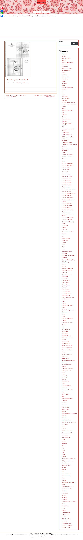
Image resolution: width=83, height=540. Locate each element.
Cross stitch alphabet (15, 16)
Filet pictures (65, 289)
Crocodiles (65, 225)
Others (64, 428)
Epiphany (64, 257)
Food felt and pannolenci (69, 310)
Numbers (64, 418)
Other (63, 426)
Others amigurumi (67, 430)
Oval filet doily (66, 437)
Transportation (66, 512)
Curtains (64, 227)
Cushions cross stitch (67, 232)
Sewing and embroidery (68, 482)
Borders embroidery (67, 110)
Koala (63, 372)
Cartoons (64, 121)
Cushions (64, 229)
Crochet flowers (51, 16)
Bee (63, 92)
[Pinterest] (1, 8)
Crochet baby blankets (68, 165)
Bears (63, 85)
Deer (63, 236)
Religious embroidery (68, 461)
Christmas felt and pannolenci (67, 149)
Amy (28, 83)
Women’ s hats (66, 527)
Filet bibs (64, 272)
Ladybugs (64, 375)
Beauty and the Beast (67, 87)
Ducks (63, 247)
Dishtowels (65, 240)
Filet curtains (65, 282)
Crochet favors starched (68, 189)
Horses (64, 352)
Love (63, 383)
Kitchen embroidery (67, 368)
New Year (64, 415)
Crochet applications (67, 163)
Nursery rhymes (66, 420)
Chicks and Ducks (67, 134)
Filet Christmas (66, 280)
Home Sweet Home (67, 350)
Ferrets (64, 266)
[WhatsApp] (1, 13)
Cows (63, 161)
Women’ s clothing (67, 525)
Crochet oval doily (67, 203)
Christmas (64, 147)
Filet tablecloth (66, 295)
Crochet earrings (66, 184)
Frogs (63, 316)
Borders (64, 108)
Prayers (64, 454)
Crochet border (66, 174)
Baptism (64, 81)
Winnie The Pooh (66, 523)
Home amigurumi (67, 347)
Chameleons (65, 132)
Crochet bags (65, 167)
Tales (63, 504)
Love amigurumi (66, 385)
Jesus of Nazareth (66, 364)
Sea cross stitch (66, 473)
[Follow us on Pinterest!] (37, 12)
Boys (63, 112)
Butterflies (64, 114)
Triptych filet (65, 514)
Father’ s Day (65, 262)
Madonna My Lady (67, 390)
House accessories (67, 354)
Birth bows (65, 96)
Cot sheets (65, 159)
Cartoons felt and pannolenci (66, 124)
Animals (64, 60)
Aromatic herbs (66, 70)
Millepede (64, 400)
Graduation (65, 331)
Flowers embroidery (67, 305)
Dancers (64, 234)
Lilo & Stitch (65, 381)
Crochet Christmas (67, 176)
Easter (63, 249)
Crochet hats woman (67, 197)
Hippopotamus (66, 343)
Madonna (64, 387)
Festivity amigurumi (67, 268)
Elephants (64, 253)
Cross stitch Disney (28, 16)
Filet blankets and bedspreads (66, 275)
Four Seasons (65, 312)
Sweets (64, 495)
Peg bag (64, 441)
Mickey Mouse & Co (67, 398)
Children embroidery (67, 137)
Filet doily (64, 287)
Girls (63, 327)
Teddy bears (65, 506)
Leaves (64, 379)
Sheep (63, 484)
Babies (63, 72)
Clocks (63, 152)
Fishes (63, 301)
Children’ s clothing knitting (69, 144)
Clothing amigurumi (67, 154)
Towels (64, 510)
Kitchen (64, 366)
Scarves (64, 469)
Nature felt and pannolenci (69, 413)
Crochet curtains (66, 178)
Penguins (64, 443)
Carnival (64, 117)
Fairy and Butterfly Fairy (68, 259)
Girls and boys (66, 329)
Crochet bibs (65, 172)
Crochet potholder (67, 207)
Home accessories (67, 345)
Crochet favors (66, 187)
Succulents (65, 493)
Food (63, 307)
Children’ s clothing (67, 142)
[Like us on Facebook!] (46, 12)
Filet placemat (66, 291)
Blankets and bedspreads (68, 102)
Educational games (67, 251)
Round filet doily (66, 465)
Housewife (65, 356)
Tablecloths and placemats (69, 501)
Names (64, 411)
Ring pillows (65, 463)
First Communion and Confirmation (68, 298)
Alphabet (64, 54)
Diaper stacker (66, 238)
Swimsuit (64, 497)
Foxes (63, 314)
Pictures (64, 446)
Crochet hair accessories (68, 193)
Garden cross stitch (67, 322)
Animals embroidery (67, 62)
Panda (63, 439)
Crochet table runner (67, 217)
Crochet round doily (40, 16)
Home (6, 16)
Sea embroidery (66, 476)
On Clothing (65, 424)
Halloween (65, 333)
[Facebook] (1, 10)
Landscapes (65, 377)
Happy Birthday (66, 335)
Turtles (64, 516)
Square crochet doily (67, 486)
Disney (64, 242)
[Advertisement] (41, 27)
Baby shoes (65, 79)
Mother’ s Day (66, 407)
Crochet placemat (67, 205)
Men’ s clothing (66, 394)
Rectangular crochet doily (69, 458)
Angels (64, 56)
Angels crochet (66, 58)
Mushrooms (65, 409)
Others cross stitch (67, 433)
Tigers (63, 508)
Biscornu (64, 100)
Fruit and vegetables (67, 318)
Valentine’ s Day (66, 519)
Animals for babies (67, 68)
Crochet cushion (66, 180)
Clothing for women (67, 157)
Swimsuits (65, 499)
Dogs (63, 244)
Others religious (66, 435)
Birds (63, 94)
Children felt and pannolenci (66, 139)
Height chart (65, 341)
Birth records (65, 98)
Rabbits (64, 456)
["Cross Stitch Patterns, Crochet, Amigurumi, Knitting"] (41, 2)
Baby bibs (64, 74)
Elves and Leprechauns (68, 255)
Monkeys (64, 403)
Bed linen (64, 89)
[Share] (1, 16)
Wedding (64, 521)
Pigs (63, 448)
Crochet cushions (66, 182)
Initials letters (65, 358)
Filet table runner (66, 293)
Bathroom (64, 83)
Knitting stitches (66, 370)
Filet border (65, 278)
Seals (63, 478)
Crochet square (66, 212)
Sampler (64, 467)
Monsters (64, 405)
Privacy (50, 537)
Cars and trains (66, 119)
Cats (63, 127)
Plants (63, 450)
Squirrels (64, 491)
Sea (63, 471)
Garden (64, 320)
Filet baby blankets (67, 270)
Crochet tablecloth (67, 219)
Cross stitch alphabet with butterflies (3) (16, 96)
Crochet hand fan (66, 195)
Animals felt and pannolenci (66, 65)
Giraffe (64, 325)
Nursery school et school (69, 422)
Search (61, 41)
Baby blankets (65, 77)
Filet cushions (65, 285)
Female (64, 264)
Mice (63, 396)
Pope (63, 452)
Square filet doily (66, 489)
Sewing (64, 480)
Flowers (64, 303)
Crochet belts (65, 169)
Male (63, 392)
